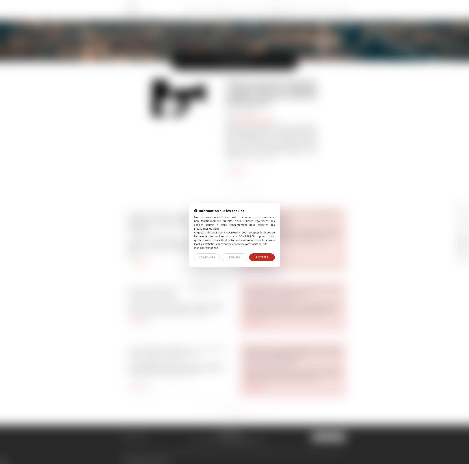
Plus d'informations (206, 248)
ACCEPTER (262, 257)
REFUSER (234, 257)
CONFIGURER (207, 257)
